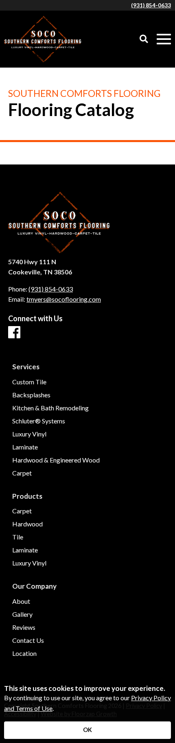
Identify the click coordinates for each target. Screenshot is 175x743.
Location (24, 653)
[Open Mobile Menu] (164, 39)
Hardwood (27, 524)
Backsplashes (31, 395)
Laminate (25, 447)
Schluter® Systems (38, 421)
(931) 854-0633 (151, 5)
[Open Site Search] (144, 39)
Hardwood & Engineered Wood (56, 460)
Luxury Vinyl (29, 434)
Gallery (22, 614)
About (21, 601)
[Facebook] (14, 332)
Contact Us (28, 640)
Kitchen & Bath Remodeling (50, 408)
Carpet (22, 473)
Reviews (23, 627)
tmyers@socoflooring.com (63, 299)
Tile (17, 537)
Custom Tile (29, 382)
